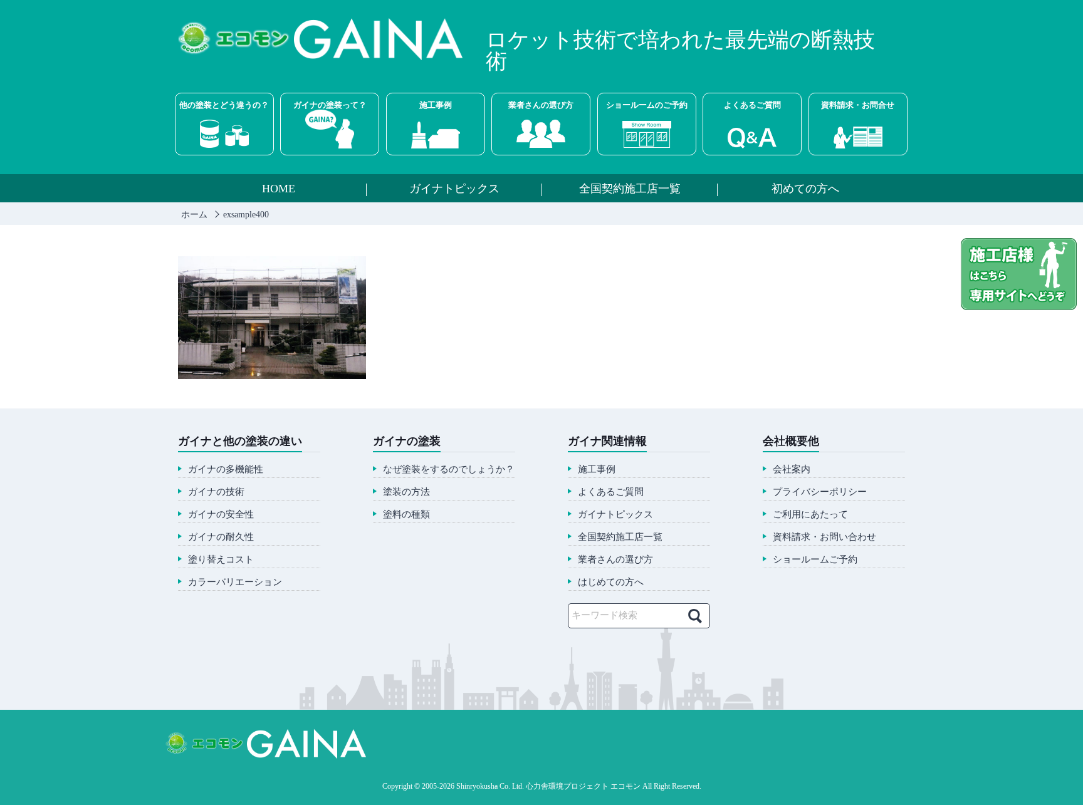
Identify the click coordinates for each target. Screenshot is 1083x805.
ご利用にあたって (810, 514)
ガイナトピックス (454, 189)
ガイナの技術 (216, 492)
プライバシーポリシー (820, 492)
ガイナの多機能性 (225, 469)
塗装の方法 (406, 492)
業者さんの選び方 (540, 105)
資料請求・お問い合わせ (824, 537)
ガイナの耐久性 (221, 537)
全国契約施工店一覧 (630, 189)
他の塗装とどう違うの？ (224, 105)
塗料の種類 (406, 514)
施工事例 (435, 105)
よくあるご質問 (752, 105)
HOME (278, 189)
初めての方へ (805, 189)
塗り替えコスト (221, 559)
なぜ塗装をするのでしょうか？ (449, 469)
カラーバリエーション (235, 582)
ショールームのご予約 (647, 105)
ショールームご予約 (815, 559)
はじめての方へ (611, 582)
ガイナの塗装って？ (330, 105)
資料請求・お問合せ (857, 105)
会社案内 (791, 469)
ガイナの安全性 (221, 514)
